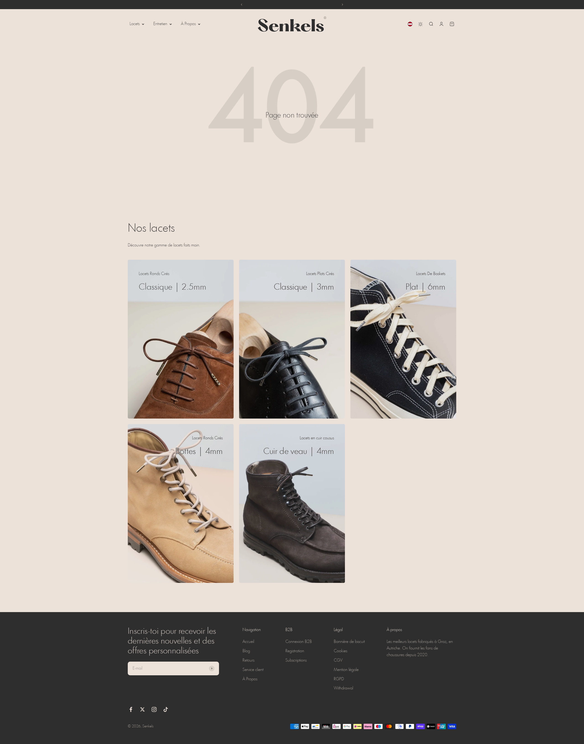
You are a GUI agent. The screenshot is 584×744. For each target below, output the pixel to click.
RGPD (339, 679)
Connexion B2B (298, 641)
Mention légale (346, 670)
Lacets (135, 24)
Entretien (160, 24)
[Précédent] (241, 4)
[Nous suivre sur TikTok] (166, 709)
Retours (248, 660)
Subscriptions (296, 660)
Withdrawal (343, 688)
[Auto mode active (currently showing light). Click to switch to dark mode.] (420, 24)
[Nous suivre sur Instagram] (154, 709)
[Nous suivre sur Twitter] (142, 709)
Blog (246, 651)
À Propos (188, 24)
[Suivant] (342, 4)
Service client (252, 670)
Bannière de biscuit (349, 641)
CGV (338, 660)
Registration (294, 651)
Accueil (248, 641)
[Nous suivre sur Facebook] (131, 709)
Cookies (340, 651)
